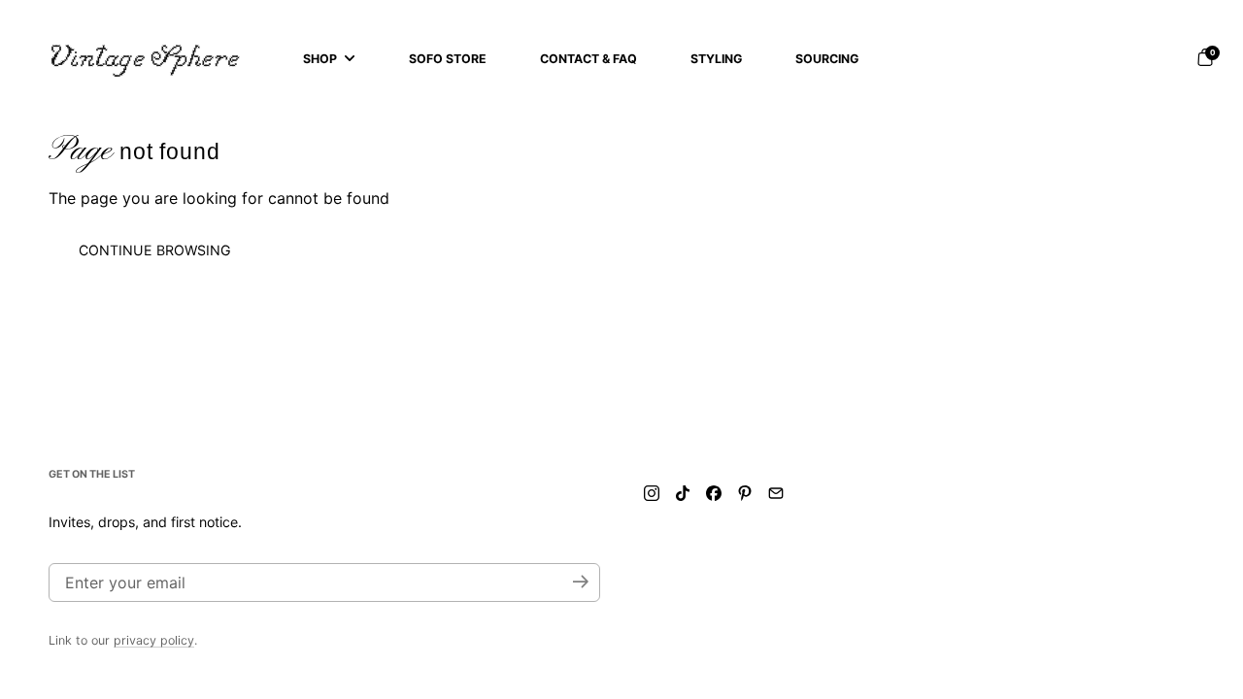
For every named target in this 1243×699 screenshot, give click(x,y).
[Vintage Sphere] (145, 58)
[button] (1205, 57)
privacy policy (154, 640)
